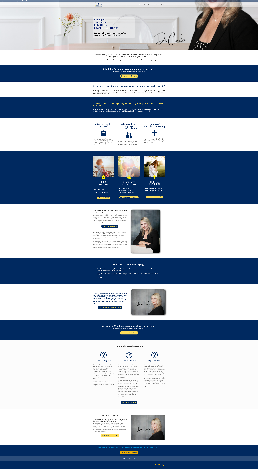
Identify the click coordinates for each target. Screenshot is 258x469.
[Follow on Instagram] (163, 465)
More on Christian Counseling (154, 197)
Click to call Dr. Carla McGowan (110, 307)
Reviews (150, 4)
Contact (163, 4)
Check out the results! (110, 226)
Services (156, 4)
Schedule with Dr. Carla (129, 76)
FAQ (145, 4)
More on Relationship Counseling (129, 197)
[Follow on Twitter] (159, 465)
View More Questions (129, 402)
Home (141, 4)
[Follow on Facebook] (155, 465)
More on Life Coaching (103, 197)
